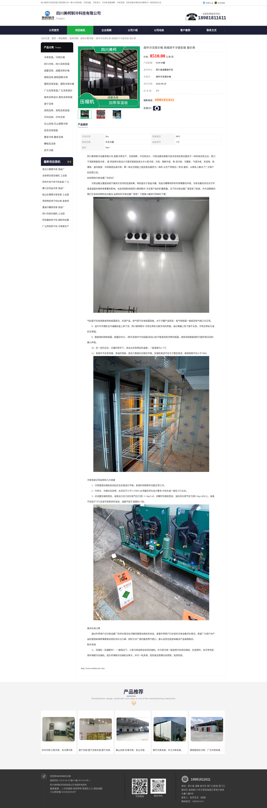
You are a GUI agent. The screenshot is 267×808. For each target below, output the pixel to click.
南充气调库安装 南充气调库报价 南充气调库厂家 (176, 750)
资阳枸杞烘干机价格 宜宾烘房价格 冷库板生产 (57, 201)
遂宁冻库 (48, 104)
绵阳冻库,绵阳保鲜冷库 (56, 77)
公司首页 (54, 30)
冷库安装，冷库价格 (54, 57)
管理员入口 (87, 788)
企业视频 (106, 30)
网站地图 (98, 788)
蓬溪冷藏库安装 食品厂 (53, 207)
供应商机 (80, 30)
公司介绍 (133, 30)
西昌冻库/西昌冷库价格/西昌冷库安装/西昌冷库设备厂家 (217, 750)
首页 (54, 38)
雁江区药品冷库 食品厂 (53, 188)
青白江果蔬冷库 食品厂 (53, 169)
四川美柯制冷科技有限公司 (62, 785)
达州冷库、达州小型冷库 (81, 38)
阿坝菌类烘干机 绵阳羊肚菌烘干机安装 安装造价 (57, 220)
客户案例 (185, 30)
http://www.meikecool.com (93, 668)
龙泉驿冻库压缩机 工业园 (54, 175)
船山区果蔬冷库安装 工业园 (55, 194)
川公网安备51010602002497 (63, 792)
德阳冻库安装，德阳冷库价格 (59, 84)
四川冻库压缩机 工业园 (53, 213)
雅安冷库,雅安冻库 (53, 137)
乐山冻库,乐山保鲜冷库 (56, 124)
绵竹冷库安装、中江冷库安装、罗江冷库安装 (100, 750)
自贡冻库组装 (51, 130)
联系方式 (211, 30)
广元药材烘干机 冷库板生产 (55, 226)
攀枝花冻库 (50, 143)
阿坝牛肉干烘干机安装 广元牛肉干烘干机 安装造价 (57, 182)
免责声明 (77, 788)
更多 (69, 162)
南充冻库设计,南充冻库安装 (58, 97)
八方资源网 (66, 788)
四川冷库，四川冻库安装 (57, 64)
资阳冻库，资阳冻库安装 (57, 110)
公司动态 (159, 30)
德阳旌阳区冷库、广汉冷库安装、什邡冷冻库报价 (139, 750)
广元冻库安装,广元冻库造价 (58, 90)
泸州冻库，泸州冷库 (54, 117)
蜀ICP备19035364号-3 (80, 780)
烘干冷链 (48, 150)
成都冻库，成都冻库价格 (57, 70)
